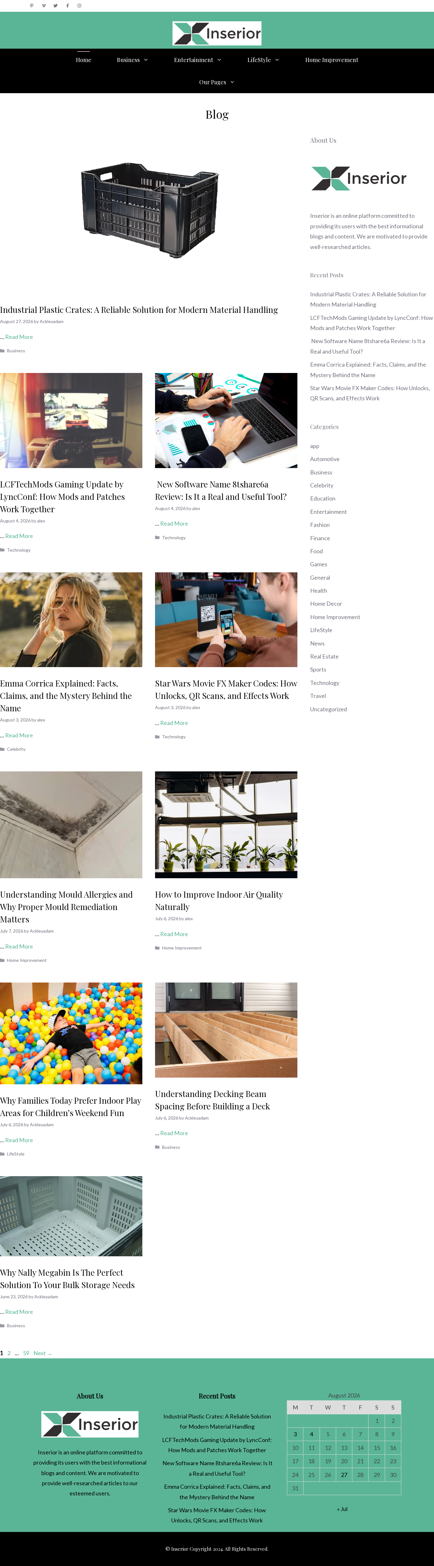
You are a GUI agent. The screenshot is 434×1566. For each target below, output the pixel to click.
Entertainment (193, 60)
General (320, 577)
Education (323, 498)
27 (344, 1474)
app (314, 445)
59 (27, 1352)
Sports (318, 669)
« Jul (342, 1508)
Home (84, 60)
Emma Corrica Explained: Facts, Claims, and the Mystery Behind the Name (66, 696)
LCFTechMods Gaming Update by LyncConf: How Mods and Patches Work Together (62, 496)
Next (42, 1352)
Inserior (320, 215)
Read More (19, 336)
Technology (19, 550)
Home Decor (326, 603)
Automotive (325, 458)
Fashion (320, 524)
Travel (318, 695)
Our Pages (212, 82)
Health (318, 590)
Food (316, 551)
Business (128, 60)
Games (318, 564)
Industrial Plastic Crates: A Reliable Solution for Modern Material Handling (139, 309)
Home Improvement (331, 60)
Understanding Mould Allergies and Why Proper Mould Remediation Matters (66, 907)
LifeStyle (259, 60)
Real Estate (324, 656)
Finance (320, 538)
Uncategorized (328, 709)
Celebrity (16, 749)
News (317, 643)
